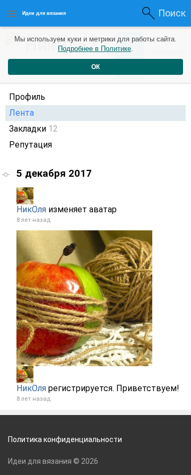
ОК (95, 67)
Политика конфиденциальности (65, 439)
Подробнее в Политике (94, 49)
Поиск (172, 13)
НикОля (31, 209)
